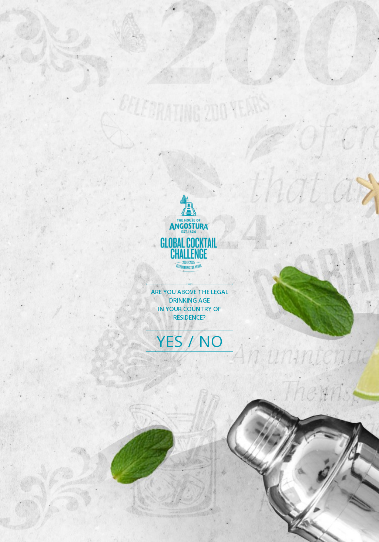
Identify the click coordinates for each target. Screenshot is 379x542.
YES (170, 340)
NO (211, 340)
